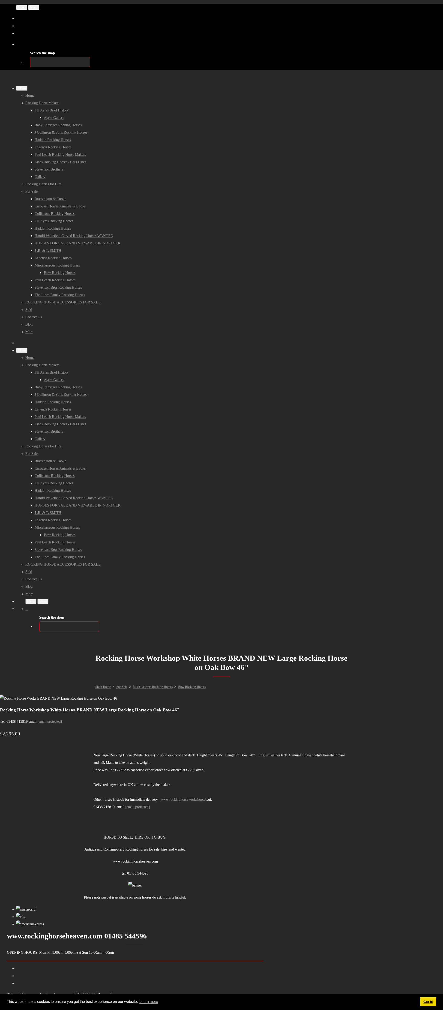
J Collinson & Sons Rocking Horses (61, 132)
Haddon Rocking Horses (53, 140)
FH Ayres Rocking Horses (54, 221)
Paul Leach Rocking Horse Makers (60, 154)
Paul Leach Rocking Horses (55, 280)
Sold (28, 310)
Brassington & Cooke (50, 199)
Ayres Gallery (54, 118)
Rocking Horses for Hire (43, 184)
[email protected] (49, 721)
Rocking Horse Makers (42, 103)
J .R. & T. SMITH (48, 250)
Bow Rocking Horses (59, 273)
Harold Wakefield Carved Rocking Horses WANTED (74, 236)
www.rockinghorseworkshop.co (183, 799)
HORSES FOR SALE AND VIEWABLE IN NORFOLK (78, 243)
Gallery (40, 177)
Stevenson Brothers (49, 169)
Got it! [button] (428, 1002)
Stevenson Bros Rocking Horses (58, 287)
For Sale (31, 191)
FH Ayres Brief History (52, 110)
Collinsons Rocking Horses (55, 214)
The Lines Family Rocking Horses (60, 295)
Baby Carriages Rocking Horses (58, 125)
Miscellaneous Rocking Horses (57, 265)
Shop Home (103, 687)
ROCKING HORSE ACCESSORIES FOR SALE (63, 302)
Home (29, 95)
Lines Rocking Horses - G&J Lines (60, 162)
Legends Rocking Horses (53, 147)
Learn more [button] (148, 1002)
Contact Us (33, 317)
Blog (29, 324)
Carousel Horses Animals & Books (60, 206)
